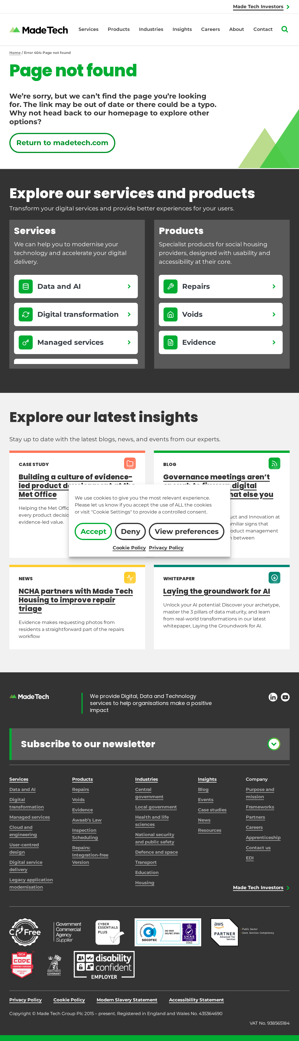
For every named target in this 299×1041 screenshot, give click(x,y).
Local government (156, 807)
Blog (203, 789)
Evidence (82, 810)
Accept (93, 531)
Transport (146, 862)
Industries (151, 29)
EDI (250, 858)
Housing (144, 882)
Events (205, 799)
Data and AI (22, 789)
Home (15, 52)
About (236, 29)
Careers (210, 29)
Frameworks (260, 807)
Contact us (258, 847)
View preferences (187, 531)
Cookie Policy (129, 548)
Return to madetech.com (62, 142)
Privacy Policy (166, 548)
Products (119, 29)
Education (147, 872)
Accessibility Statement (196, 1000)
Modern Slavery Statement (127, 1000)
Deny (130, 531)
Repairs (80, 789)
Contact (263, 29)
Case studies (212, 810)
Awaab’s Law (87, 820)
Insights (182, 29)
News (204, 820)
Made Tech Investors (258, 6)
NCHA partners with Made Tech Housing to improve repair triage (76, 599)
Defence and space (156, 852)
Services (88, 29)
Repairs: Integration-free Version (90, 855)
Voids (78, 799)
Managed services (29, 817)
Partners (255, 817)
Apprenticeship (263, 837)
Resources (209, 830)
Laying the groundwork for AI (216, 591)
